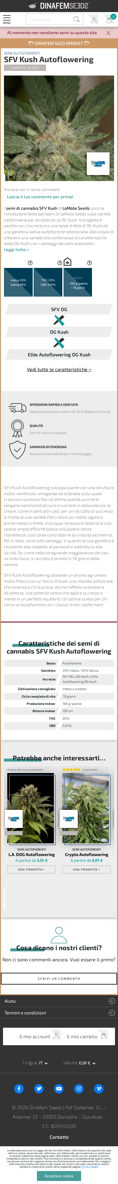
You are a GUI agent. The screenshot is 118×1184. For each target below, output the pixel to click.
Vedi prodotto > (31, 869)
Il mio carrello (108, 19)
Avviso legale (90, 1166)
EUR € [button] (85, 1062)
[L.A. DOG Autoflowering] (30, 808)
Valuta (70, 1062)
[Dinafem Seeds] (59, 6)
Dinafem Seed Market (59, 43)
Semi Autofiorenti (22, 53)
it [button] (41, 1062)
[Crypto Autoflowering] (85, 808)
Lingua (30, 1062)
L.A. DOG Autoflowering (31, 854)
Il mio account (93, 19)
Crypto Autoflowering (86, 854)
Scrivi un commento (59, 978)
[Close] (108, 33)
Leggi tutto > (16, 249)
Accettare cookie (59, 1175)
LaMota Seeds (25, 67)
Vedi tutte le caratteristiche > (59, 369)
